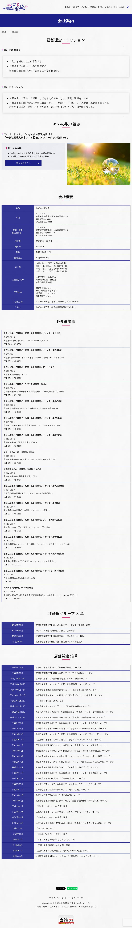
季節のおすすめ (96, 7)
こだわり (85, 7)
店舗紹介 (108, 7)
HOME (68, 7)
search (127, 7)
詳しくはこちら (23, 163)
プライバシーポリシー (59, 898)
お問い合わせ (119, 7)
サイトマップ (77, 898)
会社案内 (76, 7)
